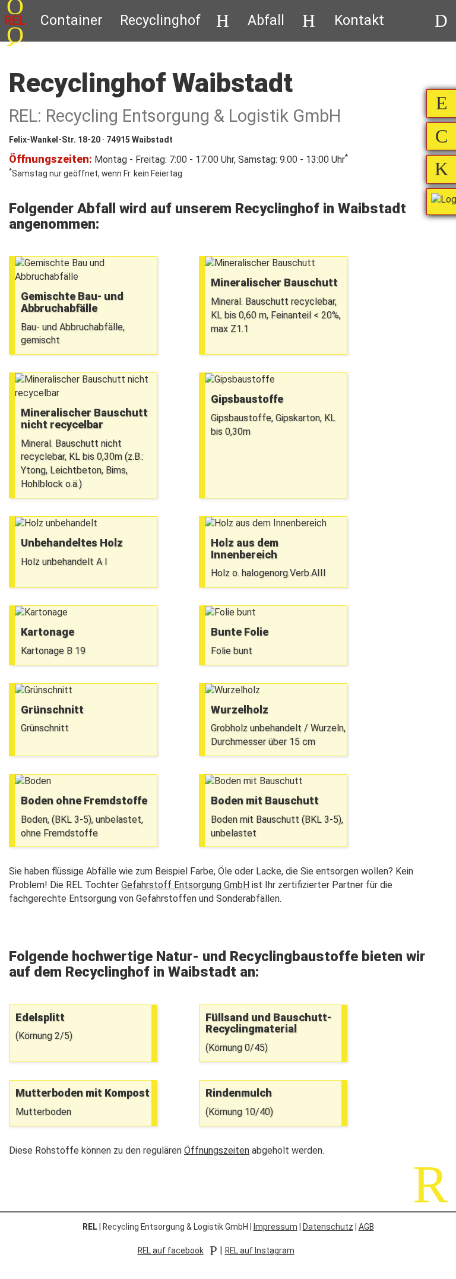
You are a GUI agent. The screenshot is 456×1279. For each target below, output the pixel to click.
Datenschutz (328, 1226)
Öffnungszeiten (216, 1150)
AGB (366, 1226)
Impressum (275, 1226)
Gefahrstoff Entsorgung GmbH (185, 884)
